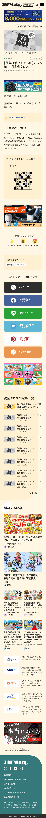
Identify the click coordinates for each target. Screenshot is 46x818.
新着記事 (8, 775)
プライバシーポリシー (12, 792)
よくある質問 (9, 784)
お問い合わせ (9, 788)
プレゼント (21, 265)
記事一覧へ (34, 493)
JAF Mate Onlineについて (16, 779)
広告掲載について (11, 797)
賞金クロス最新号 (15, 117)
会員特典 (10, 265)
